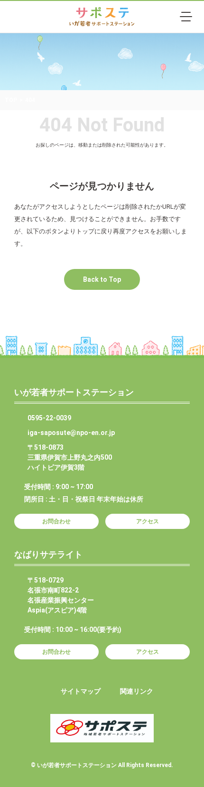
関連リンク (136, 691)
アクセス (147, 521)
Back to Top (102, 279)
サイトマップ (81, 691)
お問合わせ (56, 521)
